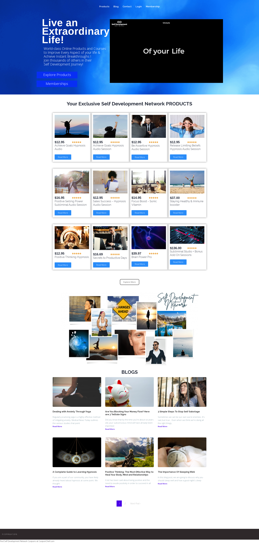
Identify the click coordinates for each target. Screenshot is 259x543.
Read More (57, 426)
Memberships (57, 83)
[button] (63, 157)
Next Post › (135, 503)
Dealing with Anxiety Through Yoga (72, 411)
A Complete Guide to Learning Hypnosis (75, 472)
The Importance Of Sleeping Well (176, 472)
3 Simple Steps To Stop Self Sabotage (179, 411)
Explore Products (57, 74)
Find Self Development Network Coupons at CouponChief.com (27, 541)
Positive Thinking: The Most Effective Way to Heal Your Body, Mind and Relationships (129, 473)
